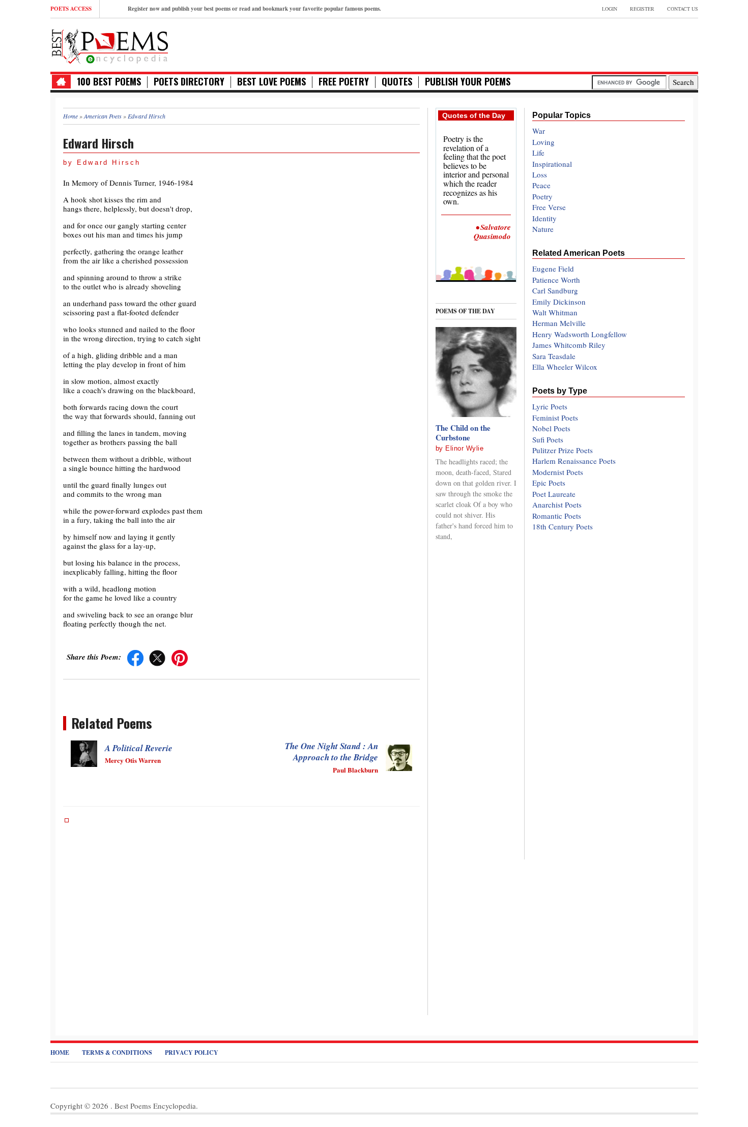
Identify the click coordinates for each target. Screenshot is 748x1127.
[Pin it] (179, 656)
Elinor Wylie (464, 448)
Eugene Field (553, 268)
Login (609, 8)
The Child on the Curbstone (463, 432)
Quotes (397, 81)
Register (642, 8)
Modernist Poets (557, 472)
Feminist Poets (555, 417)
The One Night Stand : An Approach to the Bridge (331, 751)
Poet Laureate (554, 494)
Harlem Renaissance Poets (574, 461)
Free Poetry (344, 81)
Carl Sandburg (555, 290)
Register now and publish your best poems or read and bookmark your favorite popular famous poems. (254, 9)
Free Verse (549, 207)
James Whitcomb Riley (569, 345)
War (538, 131)
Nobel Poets (551, 428)
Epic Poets (548, 483)
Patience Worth (556, 280)
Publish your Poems (467, 81)
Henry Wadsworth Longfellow (579, 334)
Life (538, 152)
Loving (543, 142)
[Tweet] (157, 656)
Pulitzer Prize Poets (562, 450)
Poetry (542, 196)
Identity (544, 218)
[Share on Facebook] (135, 656)
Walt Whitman (555, 312)
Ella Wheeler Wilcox (564, 367)
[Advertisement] (579, 43)
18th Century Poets (562, 526)
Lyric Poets (549, 406)
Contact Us (682, 8)
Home (59, 1052)
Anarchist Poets (557, 504)
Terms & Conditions (117, 1052)
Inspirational (552, 164)
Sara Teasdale (554, 356)
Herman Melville (559, 323)
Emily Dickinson (559, 301)
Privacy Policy (191, 1052)
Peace (541, 185)
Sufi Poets (547, 439)
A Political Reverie (138, 748)
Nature (543, 229)
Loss (539, 174)
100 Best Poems (109, 81)
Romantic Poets (556, 516)
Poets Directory (189, 81)
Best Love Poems (271, 81)
